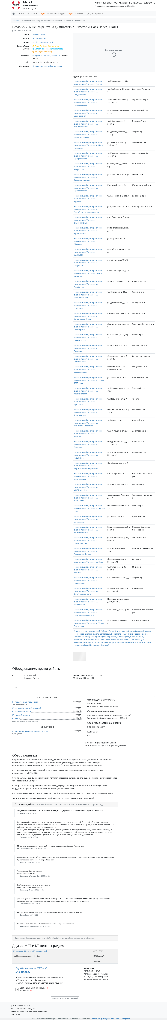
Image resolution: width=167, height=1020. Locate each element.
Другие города (94, 13)
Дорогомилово (39, 38)
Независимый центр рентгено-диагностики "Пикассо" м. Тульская (88, 434)
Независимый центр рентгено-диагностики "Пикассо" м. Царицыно (88, 519)
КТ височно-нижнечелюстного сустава (30, 731)
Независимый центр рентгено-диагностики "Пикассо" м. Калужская (88, 166)
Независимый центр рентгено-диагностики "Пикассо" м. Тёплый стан (89, 508)
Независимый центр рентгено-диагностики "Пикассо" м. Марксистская (88, 391)
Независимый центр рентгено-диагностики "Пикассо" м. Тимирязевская (88, 124)
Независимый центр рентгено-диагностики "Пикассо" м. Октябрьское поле (88, 591)
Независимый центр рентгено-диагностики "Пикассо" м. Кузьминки (88, 455)
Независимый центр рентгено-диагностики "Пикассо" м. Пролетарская (88, 188)
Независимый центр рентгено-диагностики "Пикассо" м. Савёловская (88, 337)
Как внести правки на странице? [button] (65, 998)
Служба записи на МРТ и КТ (31, 968)
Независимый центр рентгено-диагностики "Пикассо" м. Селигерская (88, 327)
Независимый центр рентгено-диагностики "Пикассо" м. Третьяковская (88, 412)
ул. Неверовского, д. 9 (42, 42)
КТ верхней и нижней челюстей (26, 708)
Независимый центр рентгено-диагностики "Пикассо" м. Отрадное (88, 305)
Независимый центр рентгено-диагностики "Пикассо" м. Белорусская (88, 580)
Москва (16, 20)
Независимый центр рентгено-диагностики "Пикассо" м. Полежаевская (88, 102)
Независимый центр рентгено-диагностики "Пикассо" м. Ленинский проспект (88, 423)
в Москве (76, 13)
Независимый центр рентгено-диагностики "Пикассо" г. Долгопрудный (88, 220)
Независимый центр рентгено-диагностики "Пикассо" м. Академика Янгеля (88, 551)
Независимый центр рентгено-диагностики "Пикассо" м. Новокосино (88, 602)
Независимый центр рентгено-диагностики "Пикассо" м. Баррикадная (88, 113)
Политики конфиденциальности (102, 1019)
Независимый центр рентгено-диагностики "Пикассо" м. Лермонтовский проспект (88, 466)
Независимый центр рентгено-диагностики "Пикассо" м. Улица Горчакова (89, 623)
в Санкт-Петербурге (53, 13)
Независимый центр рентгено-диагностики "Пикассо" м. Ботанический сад (88, 316)
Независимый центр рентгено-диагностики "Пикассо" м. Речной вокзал (88, 295)
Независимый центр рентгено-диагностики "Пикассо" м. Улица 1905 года (89, 380)
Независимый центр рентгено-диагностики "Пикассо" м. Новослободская (88, 134)
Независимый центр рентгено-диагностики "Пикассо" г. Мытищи (88, 241)
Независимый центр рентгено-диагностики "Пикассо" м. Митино (88, 570)
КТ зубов (16, 718)
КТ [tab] (15, 687)
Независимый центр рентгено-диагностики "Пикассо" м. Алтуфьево (88, 284)
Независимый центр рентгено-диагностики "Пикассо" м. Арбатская (88, 402)
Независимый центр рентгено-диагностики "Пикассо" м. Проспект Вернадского (88, 612)
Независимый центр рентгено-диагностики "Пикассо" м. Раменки (88, 444)
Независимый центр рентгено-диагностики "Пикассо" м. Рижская (88, 348)
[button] (79, 656)
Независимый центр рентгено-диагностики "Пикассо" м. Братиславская (88, 487)
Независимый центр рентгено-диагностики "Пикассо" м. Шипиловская (88, 540)
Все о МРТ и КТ (28, 13)
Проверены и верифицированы (47, 66)
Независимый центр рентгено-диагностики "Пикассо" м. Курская (88, 199)
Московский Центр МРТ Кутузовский (30, 951)
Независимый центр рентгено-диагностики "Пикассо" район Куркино (88, 273)
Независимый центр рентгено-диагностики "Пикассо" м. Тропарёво (88, 498)
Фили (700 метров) (43, 51)
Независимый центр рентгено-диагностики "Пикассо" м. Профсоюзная (88, 156)
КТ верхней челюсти (21, 711)
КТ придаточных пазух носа (25, 702)
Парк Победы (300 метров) (47, 46)
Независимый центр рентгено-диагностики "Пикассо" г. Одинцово (88, 252)
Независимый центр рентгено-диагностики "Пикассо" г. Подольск (88, 263)
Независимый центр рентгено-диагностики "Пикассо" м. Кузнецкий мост (88, 369)
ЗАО (43, 34)
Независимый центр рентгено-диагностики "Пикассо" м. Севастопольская (88, 177)
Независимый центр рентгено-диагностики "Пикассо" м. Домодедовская (88, 530)
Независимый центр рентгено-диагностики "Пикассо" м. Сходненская (88, 92)
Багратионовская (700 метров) (49, 49)
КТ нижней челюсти (21, 715)
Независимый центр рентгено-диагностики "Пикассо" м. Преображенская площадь (88, 209)
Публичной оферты (122, 1019)
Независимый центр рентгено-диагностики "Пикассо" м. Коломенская (88, 476)
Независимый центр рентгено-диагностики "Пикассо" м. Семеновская (88, 359)
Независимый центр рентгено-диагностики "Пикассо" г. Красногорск (88, 231)
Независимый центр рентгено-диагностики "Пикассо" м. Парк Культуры (88, 145)
